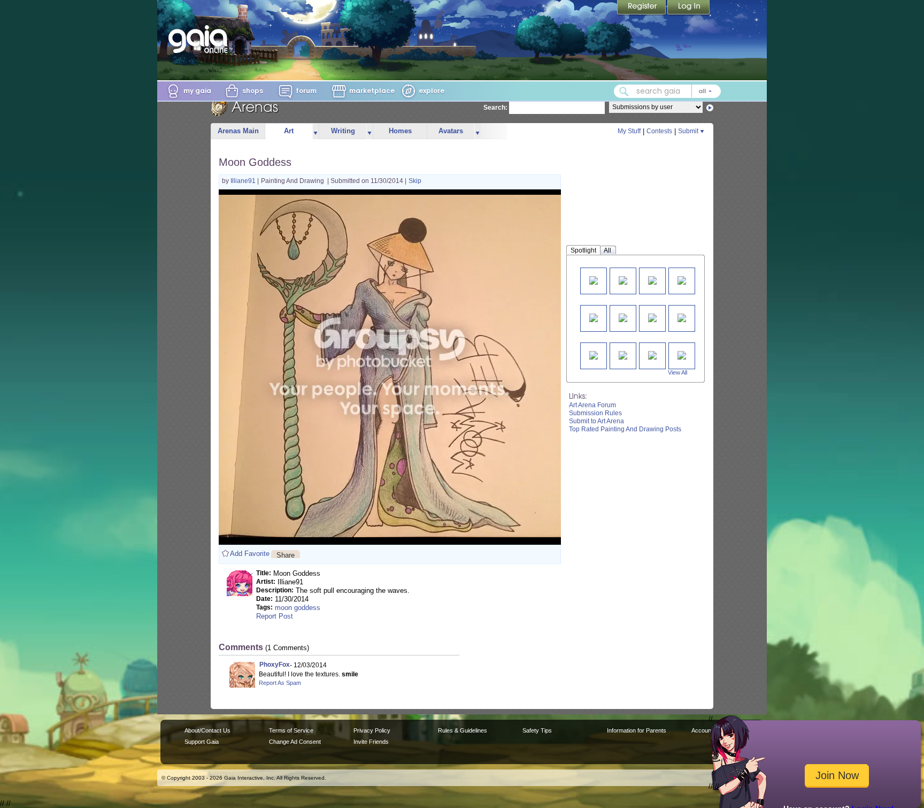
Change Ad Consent (295, 741)
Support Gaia (201, 741)
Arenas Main (238, 131)
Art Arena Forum (592, 405)
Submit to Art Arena (596, 421)
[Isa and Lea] (623, 280)
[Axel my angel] (652, 280)
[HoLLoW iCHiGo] (623, 317)
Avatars (450, 131)
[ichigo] (593, 317)
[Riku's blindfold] (681, 317)
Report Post (274, 616)
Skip (415, 181)
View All (677, 372)
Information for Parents (636, 730)
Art (289, 131)
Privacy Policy (371, 730)
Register (642, 8)
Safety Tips (537, 730)
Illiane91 (243, 181)
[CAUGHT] (593, 354)
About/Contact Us (207, 730)
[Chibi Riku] (652, 317)
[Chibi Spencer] (623, 354)
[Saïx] (593, 280)
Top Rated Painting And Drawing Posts (625, 429)
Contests (659, 131)
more (315, 131)
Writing (343, 131)
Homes (400, 131)
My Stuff (629, 131)
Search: (495, 107)
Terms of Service (291, 730)
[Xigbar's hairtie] (681, 280)
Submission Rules (595, 413)
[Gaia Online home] (200, 39)
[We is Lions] (652, 354)
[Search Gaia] (624, 91)
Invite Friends (371, 741)
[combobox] (667, 91)
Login (688, 8)
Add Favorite (250, 554)
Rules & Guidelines (462, 730)
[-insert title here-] (681, 354)
